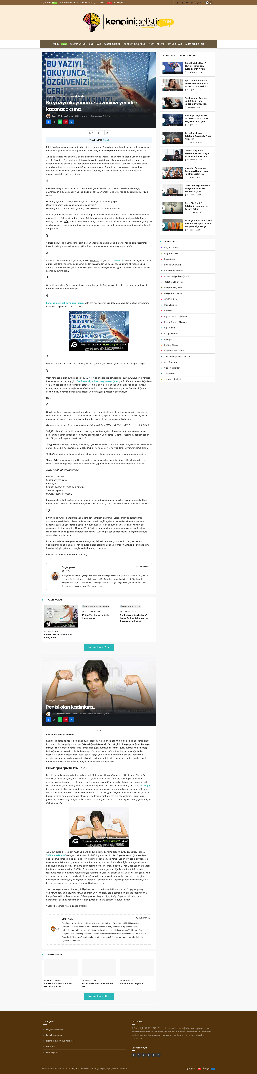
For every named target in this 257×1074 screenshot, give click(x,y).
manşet (168, 339)
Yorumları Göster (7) (97, 647)
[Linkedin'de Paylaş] (71, 122)
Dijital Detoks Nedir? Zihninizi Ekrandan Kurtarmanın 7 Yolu (195, 66)
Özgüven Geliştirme (134, 44)
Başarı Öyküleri (112, 44)
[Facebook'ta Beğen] (134, 1060)
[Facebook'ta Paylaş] (48, 122)
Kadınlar (168, 310)
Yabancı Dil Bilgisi (194, 44)
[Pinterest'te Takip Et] (148, 1060)
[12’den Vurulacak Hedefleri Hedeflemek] (99, 606)
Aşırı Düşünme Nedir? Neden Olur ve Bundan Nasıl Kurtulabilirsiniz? (196, 83)
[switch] (209, 3)
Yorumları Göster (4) (97, 1001)
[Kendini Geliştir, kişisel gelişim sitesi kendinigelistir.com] (128, 22)
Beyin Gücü (169, 259)
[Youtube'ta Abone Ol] (153, 1060)
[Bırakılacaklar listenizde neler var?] (99, 970)
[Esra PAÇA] (56, 929)
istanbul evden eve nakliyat (59, 1046)
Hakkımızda (67, 3)
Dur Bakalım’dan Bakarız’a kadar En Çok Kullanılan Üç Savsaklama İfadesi (134, 618)
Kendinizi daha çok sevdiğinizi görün (65, 303)
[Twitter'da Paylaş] (54, 122)
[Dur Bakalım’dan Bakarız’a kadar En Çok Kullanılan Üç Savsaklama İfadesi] (137, 606)
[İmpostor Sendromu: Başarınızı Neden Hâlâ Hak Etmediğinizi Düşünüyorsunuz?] (172, 173)
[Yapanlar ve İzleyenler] (137, 970)
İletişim (120, 3)
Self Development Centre (177, 356)
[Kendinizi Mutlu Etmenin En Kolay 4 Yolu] (61, 616)
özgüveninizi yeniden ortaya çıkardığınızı (97, 381)
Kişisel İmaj (95, 44)
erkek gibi (145, 785)
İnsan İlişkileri (156, 44)
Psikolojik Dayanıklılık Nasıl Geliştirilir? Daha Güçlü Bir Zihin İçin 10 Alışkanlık (196, 120)
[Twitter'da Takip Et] (139, 1060)
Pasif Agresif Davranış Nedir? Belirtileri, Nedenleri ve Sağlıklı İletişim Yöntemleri (196, 102)
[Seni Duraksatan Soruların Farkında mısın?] (61, 962)
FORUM (51, 3)
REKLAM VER (104, 3)
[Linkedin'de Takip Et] (143, 1060)
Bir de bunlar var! (172, 264)
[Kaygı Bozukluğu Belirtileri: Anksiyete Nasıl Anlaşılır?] (172, 138)
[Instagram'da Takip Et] (158, 1060)
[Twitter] (187, 2)
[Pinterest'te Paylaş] (65, 122)
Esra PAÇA (56, 714)
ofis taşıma (52, 1057)
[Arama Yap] (176, 3)
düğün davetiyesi (54, 1034)
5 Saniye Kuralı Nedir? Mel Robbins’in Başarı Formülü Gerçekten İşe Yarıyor (198, 223)
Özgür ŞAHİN (57, 116)
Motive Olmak (174, 44)
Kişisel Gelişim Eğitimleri (175, 316)
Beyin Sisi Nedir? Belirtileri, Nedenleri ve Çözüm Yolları (196, 206)
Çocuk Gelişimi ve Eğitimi (176, 276)
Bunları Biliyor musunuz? (175, 270)
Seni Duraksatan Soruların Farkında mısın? (58, 974)
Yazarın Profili (143, 566)
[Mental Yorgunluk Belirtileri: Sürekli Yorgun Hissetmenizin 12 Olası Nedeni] (172, 155)
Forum (59, 44)
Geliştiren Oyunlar (173, 287)
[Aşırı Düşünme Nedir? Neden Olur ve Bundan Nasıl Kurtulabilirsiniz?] (172, 85)
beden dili (119, 260)
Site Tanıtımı (170, 362)
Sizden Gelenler (172, 367)
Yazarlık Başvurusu (84, 3)
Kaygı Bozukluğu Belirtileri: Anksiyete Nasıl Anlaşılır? (198, 136)
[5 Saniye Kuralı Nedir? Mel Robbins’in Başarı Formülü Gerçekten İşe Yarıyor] (172, 225)
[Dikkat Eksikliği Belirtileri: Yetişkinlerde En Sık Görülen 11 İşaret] (172, 190)
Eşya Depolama (54, 1040)
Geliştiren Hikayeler (173, 281)
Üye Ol (198, 2)
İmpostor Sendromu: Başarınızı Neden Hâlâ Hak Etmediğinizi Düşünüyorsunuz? (196, 172)
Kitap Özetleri (171, 333)
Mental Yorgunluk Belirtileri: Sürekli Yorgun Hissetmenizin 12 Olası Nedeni (197, 155)
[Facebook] (182, 2)
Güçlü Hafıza (170, 299)
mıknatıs (50, 1052)
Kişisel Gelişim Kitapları (175, 322)
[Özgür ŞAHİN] (56, 576)
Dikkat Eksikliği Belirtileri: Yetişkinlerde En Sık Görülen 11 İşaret (197, 188)
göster (105, 140)
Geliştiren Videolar (173, 293)
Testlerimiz (169, 373)
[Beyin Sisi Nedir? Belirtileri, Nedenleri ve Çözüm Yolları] (172, 208)
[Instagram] (191, 2)
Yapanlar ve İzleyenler (132, 989)
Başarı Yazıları (78, 44)
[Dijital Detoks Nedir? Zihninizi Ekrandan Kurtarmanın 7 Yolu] (172, 68)
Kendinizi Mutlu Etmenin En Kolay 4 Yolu (58, 636)
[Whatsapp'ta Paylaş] (60, 122)
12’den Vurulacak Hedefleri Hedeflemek (96, 616)
